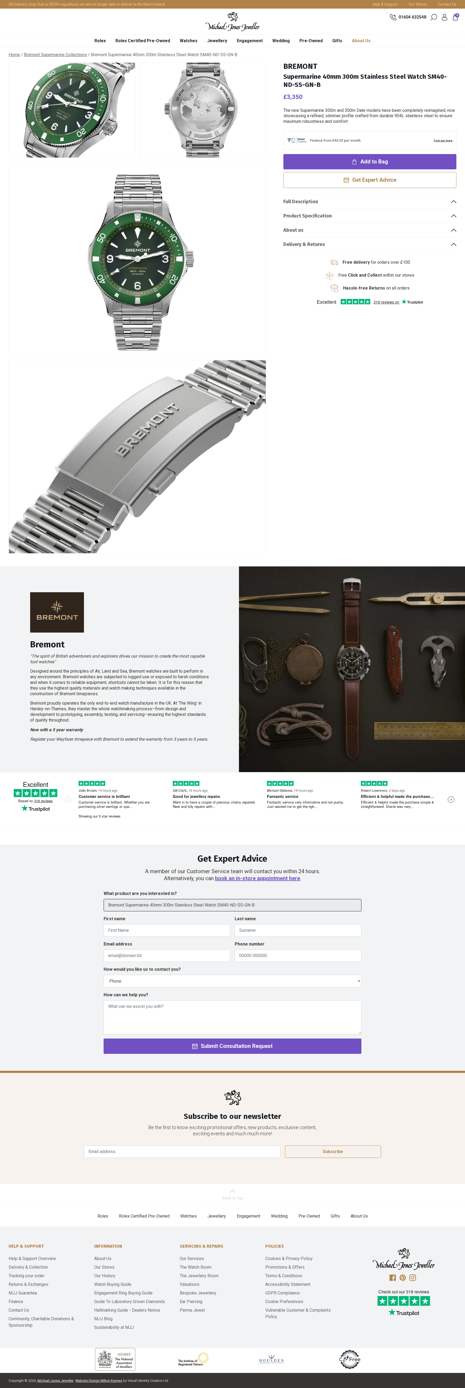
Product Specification (307, 216)
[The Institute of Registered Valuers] (193, 1359)
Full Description (300, 202)
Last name (245, 918)
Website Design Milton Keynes (98, 1381)
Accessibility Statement (287, 1284)
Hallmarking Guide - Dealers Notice (127, 1310)
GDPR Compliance (282, 1293)
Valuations (189, 1284)
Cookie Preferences (284, 1301)
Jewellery (217, 40)
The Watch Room (196, 1267)
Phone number (250, 944)
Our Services (192, 1258)
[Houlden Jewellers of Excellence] (271, 1359)
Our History (104, 1275)
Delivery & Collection (28, 1267)
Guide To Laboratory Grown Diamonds (129, 1301)
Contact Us (447, 4)
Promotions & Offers (285, 1267)
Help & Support (385, 4)
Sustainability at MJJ (114, 1327)
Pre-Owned (311, 40)
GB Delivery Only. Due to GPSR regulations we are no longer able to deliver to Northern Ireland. (87, 4)
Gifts (337, 40)
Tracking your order (26, 1275)
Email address (118, 944)
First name (114, 918)
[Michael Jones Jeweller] (232, 21)
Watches (189, 40)
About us (293, 230)
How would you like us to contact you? (142, 969)
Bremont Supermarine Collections (55, 54)
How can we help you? (126, 994)
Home (14, 54)
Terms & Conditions (283, 1275)
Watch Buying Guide (112, 1284)
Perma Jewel (192, 1310)
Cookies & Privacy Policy (289, 1258)
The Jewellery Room (199, 1275)
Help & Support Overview (32, 1258)
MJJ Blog (103, 1318)
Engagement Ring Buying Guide (123, 1293)
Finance (16, 1301)
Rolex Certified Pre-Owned (142, 40)
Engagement (250, 40)
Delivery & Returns (304, 244)
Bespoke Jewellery (198, 1293)
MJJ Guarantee (23, 1293)
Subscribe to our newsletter (232, 1116)
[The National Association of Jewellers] (115, 1359)
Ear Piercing (191, 1301)
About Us (361, 40)
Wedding (281, 40)
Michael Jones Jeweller (55, 1381)
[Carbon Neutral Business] (350, 1359)
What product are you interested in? (140, 893)
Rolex (100, 40)
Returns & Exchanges (28, 1284)
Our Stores (418, 4)
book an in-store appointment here (257, 878)
